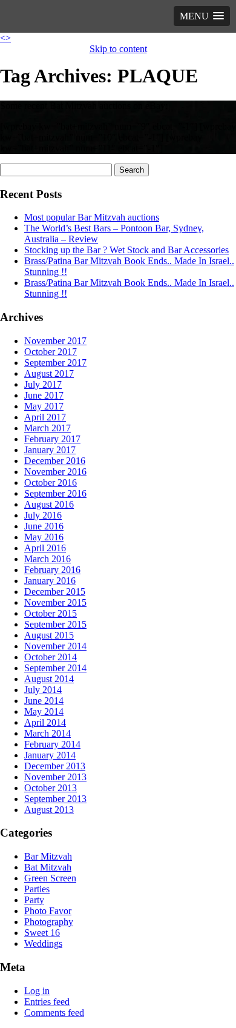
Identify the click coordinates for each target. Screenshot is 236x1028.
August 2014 (49, 679)
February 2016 (52, 570)
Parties (37, 889)
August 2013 (49, 809)
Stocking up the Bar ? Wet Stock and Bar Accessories (126, 250)
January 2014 (50, 755)
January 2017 (50, 450)
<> (5, 38)
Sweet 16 (42, 932)
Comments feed (54, 1012)
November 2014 (55, 646)
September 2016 (55, 493)
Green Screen (50, 878)
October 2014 (50, 657)
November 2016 (55, 471)
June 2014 (44, 700)
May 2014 (44, 711)
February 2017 (52, 439)
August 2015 (49, 635)
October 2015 (50, 613)
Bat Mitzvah (47, 867)
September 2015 (55, 624)
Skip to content (118, 49)
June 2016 (44, 526)
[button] (202, 16)
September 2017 (55, 362)
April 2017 (45, 417)
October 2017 (50, 352)
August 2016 (49, 504)
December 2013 (54, 766)
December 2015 (54, 591)
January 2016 (50, 580)
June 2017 (44, 395)
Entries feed (47, 1001)
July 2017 (43, 384)
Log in (37, 991)
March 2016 (47, 559)
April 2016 (45, 548)
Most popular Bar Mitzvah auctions (91, 217)
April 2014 (45, 722)
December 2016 (54, 461)
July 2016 (43, 515)
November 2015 (55, 602)
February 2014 (52, 744)
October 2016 (50, 482)
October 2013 (50, 788)
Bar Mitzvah (48, 856)
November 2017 (55, 341)
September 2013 (55, 799)
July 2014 (43, 690)
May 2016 (44, 537)
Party (34, 900)
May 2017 (44, 406)
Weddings (43, 943)
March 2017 (47, 428)
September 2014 (55, 668)
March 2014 (47, 733)
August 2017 (49, 373)
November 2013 (55, 777)
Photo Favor (47, 911)
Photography (48, 922)
